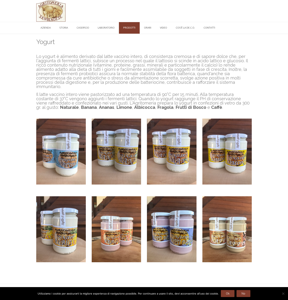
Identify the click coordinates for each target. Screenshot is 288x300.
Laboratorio (106, 27)
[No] (283, 293)
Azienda (46, 27)
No (243, 293)
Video (163, 27)
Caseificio (83, 27)
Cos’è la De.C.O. (185, 27)
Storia (63, 27)
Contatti (209, 27)
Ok (227, 293)
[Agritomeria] (51, 11)
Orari (147, 27)
